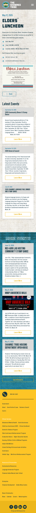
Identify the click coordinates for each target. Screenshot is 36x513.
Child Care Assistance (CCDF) (10, 426)
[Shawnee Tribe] (11, 4)
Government (5, 404)
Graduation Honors (7, 437)
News (3, 496)
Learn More (18, 139)
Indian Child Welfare (7, 444)
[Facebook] (11, 506)
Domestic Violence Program (10, 429)
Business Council (24, 407)
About (4, 407)
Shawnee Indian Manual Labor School (12, 473)
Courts (4, 411)
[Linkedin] (20, 506)
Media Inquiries (23, 496)
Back (10, 94)
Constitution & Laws (12, 407)
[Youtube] (25, 506)
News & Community (7, 493)
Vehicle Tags (5, 454)
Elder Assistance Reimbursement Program (14, 433)
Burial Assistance (23, 422)
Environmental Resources (9, 466)
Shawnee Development (8, 485)
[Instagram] (16, 506)
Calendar (9, 496)
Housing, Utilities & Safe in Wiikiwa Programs (14, 440)
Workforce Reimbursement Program (21, 454)
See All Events (18, 380)
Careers (15, 496)
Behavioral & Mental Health (9, 422)
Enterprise (5, 481)
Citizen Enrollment (24, 426)
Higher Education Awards (21, 437)
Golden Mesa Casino (21, 485)
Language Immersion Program (10, 469)
